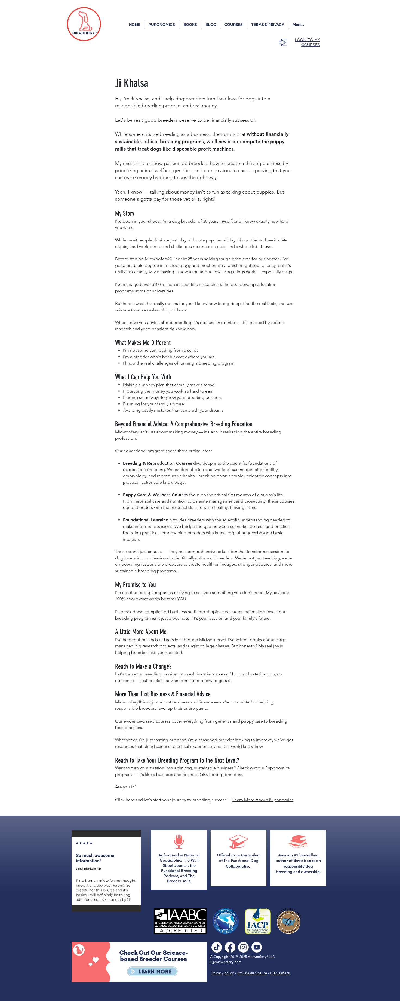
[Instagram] (243, 947)
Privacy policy (222, 973)
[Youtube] (256, 947)
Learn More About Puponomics (262, 799)
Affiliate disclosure (252, 973)
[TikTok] (216, 947)
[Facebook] (230, 947)
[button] (110, 871)
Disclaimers (280, 973)
